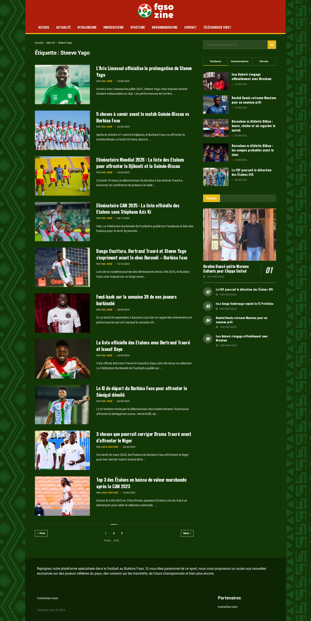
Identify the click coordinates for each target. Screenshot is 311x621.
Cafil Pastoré (109, 447)
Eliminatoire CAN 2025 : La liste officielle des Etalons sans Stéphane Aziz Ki (137, 208)
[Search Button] (272, 44)
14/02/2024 (128, 492)
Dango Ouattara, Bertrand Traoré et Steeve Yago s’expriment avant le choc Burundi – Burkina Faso (141, 254)
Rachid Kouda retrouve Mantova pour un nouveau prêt (254, 99)
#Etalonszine (86, 27)
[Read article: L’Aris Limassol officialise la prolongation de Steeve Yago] (62, 84)
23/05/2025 (123, 81)
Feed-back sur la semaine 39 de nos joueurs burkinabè (136, 299)
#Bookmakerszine (165, 27)
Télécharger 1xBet (217, 27)
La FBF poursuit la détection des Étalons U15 (251, 172)
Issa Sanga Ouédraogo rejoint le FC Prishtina (244, 303)
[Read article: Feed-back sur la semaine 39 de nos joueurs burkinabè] (62, 313)
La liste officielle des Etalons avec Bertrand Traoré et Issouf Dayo (143, 345)
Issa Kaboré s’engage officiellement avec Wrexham (251, 76)
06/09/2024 (123, 401)
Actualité (63, 27)
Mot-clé (51, 42)
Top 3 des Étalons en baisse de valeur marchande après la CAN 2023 (141, 482)
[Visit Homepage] (156, 10)
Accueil (44, 27)
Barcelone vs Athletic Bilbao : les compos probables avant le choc (253, 150)
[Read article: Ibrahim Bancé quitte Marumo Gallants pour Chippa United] (239, 234)
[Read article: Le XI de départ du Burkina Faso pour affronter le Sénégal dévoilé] (62, 404)
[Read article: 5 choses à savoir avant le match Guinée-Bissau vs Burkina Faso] (62, 130)
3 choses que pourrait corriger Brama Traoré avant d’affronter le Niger (143, 437)
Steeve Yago (65, 42)
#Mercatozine (113, 27)
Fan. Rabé (106, 81)
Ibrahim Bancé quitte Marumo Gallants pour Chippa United (226, 268)
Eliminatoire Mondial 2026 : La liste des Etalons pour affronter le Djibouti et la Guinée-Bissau (140, 162)
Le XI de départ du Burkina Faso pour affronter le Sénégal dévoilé (141, 391)
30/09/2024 (123, 309)
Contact (190, 27)
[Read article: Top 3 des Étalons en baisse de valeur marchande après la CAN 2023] (62, 496)
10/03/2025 (123, 172)
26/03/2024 (128, 447)
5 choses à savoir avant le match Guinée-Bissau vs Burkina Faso (142, 117)
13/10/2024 (123, 264)
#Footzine (137, 27)
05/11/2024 (123, 218)
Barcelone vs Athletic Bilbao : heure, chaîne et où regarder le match (253, 125)
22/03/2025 (123, 126)
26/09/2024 (123, 355)
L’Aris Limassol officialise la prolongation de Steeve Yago (144, 71)
